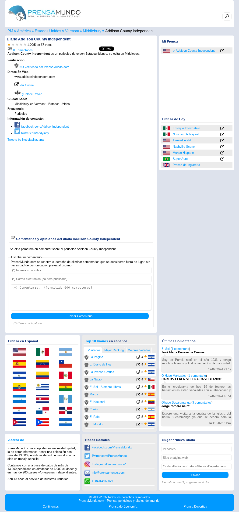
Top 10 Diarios (96, 341)
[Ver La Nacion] (138, 380)
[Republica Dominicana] (67, 411)
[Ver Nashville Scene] (222, 147)
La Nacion (96, 379)
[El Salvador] (20, 376)
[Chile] (67, 364)
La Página (96, 357)
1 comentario (180, 349)
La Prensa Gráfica (102, 372)
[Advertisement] (115, 88)
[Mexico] (167, 128)
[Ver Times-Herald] (222, 141)
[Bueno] (16, 45)
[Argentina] (67, 352)
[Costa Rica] (44, 399)
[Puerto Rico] (44, 422)
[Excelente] (24, 45)
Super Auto (180, 159)
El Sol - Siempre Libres (105, 387)
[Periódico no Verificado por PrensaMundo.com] (86, 359)
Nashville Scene (184, 146)
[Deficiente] (9, 45)
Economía (123, 506)
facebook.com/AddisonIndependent (44, 126)
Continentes (51, 506)
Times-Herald (182, 140)
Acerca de (16, 440)
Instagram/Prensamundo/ (109, 464)
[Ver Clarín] (138, 410)
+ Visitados (92, 350)
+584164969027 (102, 481)
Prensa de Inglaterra (186, 165)
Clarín (94, 409)
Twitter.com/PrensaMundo (109, 456)
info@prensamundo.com (108, 472)
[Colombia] (44, 376)
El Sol (166, 349)
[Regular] (12, 45)
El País (95, 417)
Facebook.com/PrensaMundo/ (112, 447)
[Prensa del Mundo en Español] (44, 22)
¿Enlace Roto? (31, 94)
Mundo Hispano (183, 152)
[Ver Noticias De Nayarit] (222, 135)
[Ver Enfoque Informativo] (222, 129)
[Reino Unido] (167, 165)
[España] (20, 364)
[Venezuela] (44, 364)
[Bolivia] (67, 387)
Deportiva (195, 506)
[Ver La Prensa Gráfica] (138, 373)
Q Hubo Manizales (174, 375)
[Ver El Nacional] (138, 403)
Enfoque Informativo (186, 128)
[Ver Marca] (138, 395)
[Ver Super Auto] (222, 159)
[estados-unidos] (167, 50)
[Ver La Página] (138, 358)
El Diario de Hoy (101, 364)
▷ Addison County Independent (194, 50)
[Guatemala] (67, 399)
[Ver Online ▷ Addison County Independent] (222, 51)
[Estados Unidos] (167, 140)
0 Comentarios (22, 50)
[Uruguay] (44, 387)
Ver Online (26, 85)
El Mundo (96, 424)
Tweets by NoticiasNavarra (25, 139)
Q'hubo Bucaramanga (176, 402)
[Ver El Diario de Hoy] (138, 365)
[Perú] (67, 376)
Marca (94, 394)
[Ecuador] (20, 387)
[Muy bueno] (20, 45)
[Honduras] (20, 399)
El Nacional (97, 402)
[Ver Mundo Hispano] (222, 153)
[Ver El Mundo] (138, 425)
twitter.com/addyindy (34, 133)
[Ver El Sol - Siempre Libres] (138, 388)
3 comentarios (201, 402)
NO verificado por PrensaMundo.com (43, 67)
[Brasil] (167, 158)
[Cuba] (20, 422)
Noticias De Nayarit (186, 134)
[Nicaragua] (67, 422)
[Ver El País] (138, 417)
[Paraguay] (20, 411)
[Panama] (44, 411)
